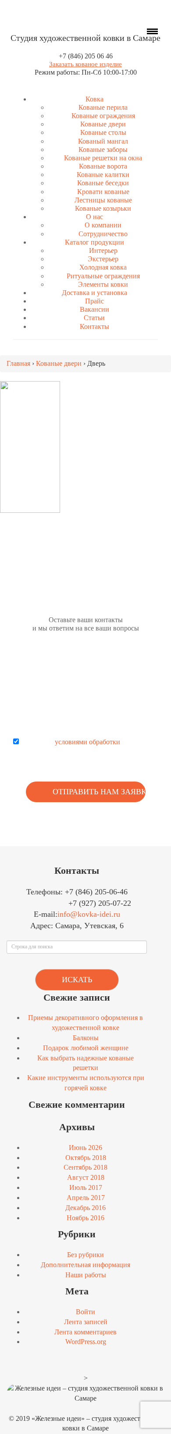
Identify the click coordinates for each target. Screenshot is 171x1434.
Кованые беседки (103, 183)
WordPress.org (85, 1341)
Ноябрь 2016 (85, 1217)
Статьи (94, 317)
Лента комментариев (85, 1332)
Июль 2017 (85, 1187)
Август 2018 (85, 1177)
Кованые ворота (103, 166)
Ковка (94, 99)
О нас (94, 216)
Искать (77, 979)
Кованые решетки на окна (103, 158)
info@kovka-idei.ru (88, 914)
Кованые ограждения (103, 115)
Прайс (94, 301)
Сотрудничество (103, 234)
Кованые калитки (103, 174)
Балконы (86, 1037)
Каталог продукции (94, 242)
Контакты (94, 326)
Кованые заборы (103, 149)
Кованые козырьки (103, 208)
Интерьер (103, 250)
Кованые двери (103, 124)
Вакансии (94, 309)
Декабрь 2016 (85, 1207)
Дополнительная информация (85, 1264)
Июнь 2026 (85, 1147)
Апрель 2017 (86, 1197)
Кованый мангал (103, 141)
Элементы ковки (103, 284)
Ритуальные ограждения (103, 276)
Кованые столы (103, 132)
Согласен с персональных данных (92, 747)
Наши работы (85, 1275)
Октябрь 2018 (85, 1157)
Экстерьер (103, 259)
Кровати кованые (103, 191)
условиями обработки (87, 742)
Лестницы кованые (103, 200)
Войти (85, 1311)
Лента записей (85, 1322)
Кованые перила (103, 107)
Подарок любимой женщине (85, 1048)
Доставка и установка (94, 292)
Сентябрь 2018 (85, 1167)
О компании (103, 225)
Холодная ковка (103, 267)
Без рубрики (85, 1254)
